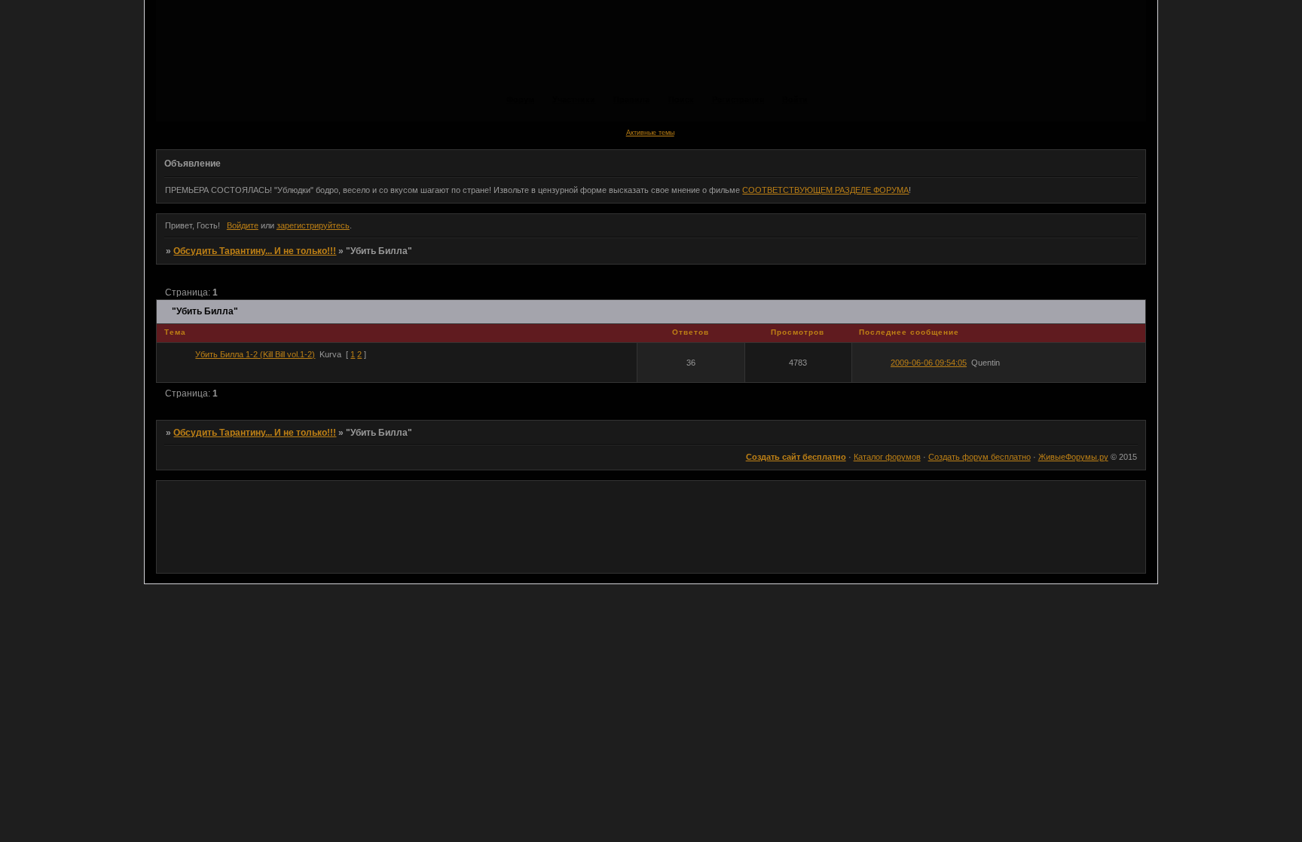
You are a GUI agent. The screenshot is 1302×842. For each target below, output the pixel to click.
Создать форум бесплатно (979, 456)
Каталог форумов (887, 456)
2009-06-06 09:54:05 (929, 362)
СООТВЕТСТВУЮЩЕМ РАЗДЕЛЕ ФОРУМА (825, 189)
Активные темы (650, 132)
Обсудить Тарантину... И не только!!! (254, 251)
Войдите (242, 225)
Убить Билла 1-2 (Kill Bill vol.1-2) (255, 354)
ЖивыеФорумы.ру (1073, 456)
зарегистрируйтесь (313, 225)
